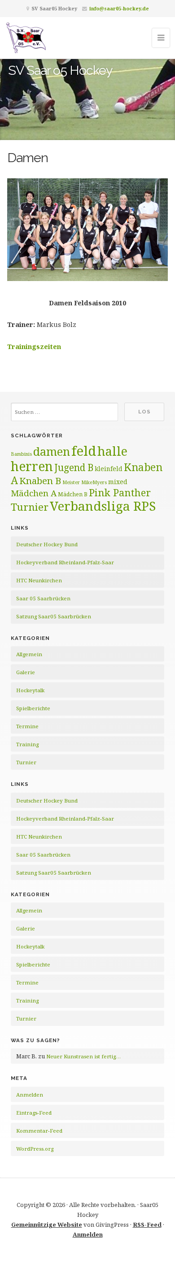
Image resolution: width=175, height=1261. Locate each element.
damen (51, 451)
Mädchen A (34, 493)
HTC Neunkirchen (39, 580)
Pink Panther (120, 492)
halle (112, 451)
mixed (117, 481)
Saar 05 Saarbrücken (43, 598)
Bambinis (21, 454)
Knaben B (40, 480)
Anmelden (29, 1094)
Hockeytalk (30, 690)
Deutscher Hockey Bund (47, 544)
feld (83, 451)
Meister (71, 482)
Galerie (25, 672)
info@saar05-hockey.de (119, 8)
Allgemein (29, 654)
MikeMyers (94, 482)
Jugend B (73, 467)
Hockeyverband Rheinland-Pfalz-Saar (65, 562)
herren (32, 466)
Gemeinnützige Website (46, 1224)
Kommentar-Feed (39, 1130)
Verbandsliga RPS (103, 505)
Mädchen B (73, 494)
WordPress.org (34, 1148)
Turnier (29, 507)
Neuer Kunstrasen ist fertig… (83, 1056)
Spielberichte (33, 708)
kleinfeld (108, 468)
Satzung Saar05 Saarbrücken (53, 616)
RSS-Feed (147, 1224)
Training (27, 744)
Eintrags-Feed (34, 1112)
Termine (27, 726)
